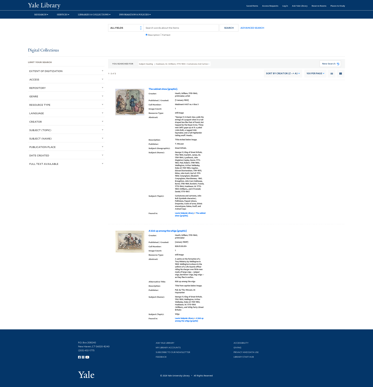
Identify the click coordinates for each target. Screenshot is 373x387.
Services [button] (62, 14)
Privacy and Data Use (246, 352)
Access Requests (270, 5)
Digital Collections (43, 50)
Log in (285, 5)
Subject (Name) (40, 138)
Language (36, 113)
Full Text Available (43, 164)
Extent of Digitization (46, 71)
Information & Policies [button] (134, 14)
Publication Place (42, 147)
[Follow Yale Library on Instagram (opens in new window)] (83, 357)
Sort (282, 73)
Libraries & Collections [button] (93, 14)
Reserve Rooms (319, 5)
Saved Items (252, 5)
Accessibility (241, 343)
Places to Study (337, 5)
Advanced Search (252, 27)
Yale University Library (51, 5)
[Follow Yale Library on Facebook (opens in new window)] (79, 357)
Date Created (39, 155)
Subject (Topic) (40, 130)
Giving (237, 347)
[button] (229, 28)
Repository (37, 88)
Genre (33, 96)
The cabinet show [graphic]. (163, 89)
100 (314, 73)
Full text (166, 35)
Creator (35, 121)
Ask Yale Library (300, 5)
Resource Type (39, 104)
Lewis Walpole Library (184, 213)
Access (34, 79)
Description (154, 35)
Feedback (161, 357)
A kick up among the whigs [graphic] (168, 231)
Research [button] (40, 14)
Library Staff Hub (244, 357)
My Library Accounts (168, 347)
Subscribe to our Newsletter (173, 352)
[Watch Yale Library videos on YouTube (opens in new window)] (87, 357)
